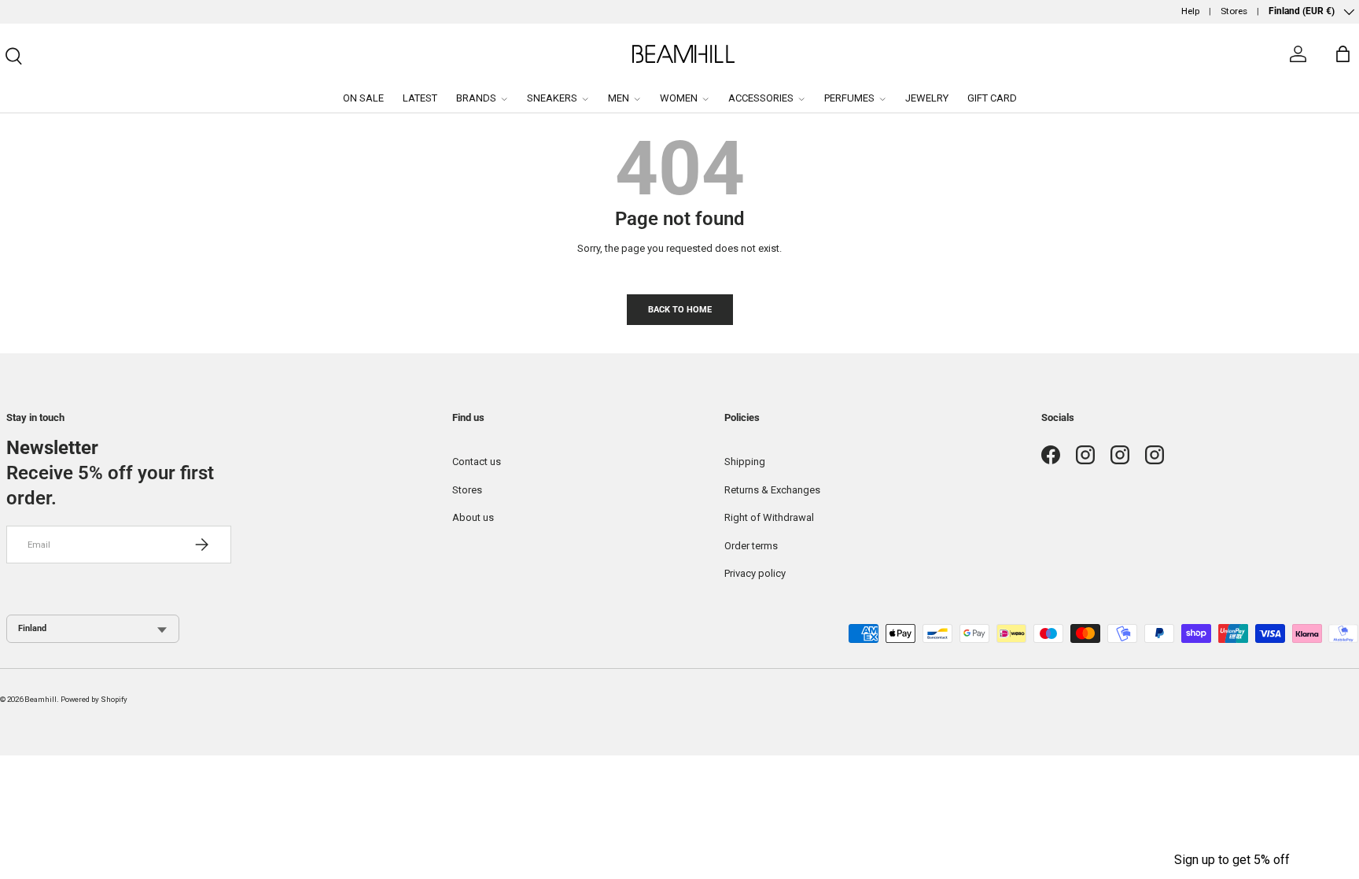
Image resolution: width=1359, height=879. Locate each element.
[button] (1231, 859)
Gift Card (992, 98)
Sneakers (552, 98)
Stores (1234, 11)
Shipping (744, 461)
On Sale (363, 98)
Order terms (751, 546)
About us (473, 517)
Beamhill (40, 699)
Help (1190, 11)
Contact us (476, 461)
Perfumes (849, 98)
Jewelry (926, 98)
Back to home (680, 309)
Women (679, 98)
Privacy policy (755, 573)
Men (618, 98)
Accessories (761, 98)
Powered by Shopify (94, 699)
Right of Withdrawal (769, 517)
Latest (420, 98)
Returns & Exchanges (772, 490)
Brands (476, 98)
